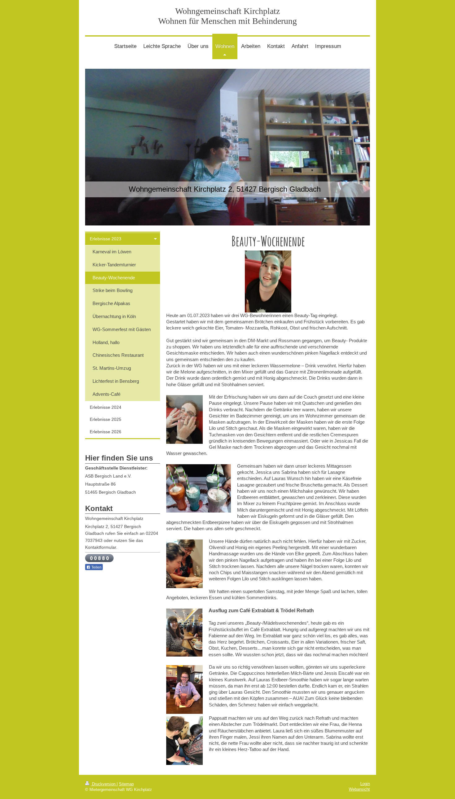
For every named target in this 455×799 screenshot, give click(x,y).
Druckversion (104, 784)
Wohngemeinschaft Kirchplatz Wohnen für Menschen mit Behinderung (227, 16)
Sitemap (126, 784)
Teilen (96, 567)
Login (365, 783)
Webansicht (359, 789)
